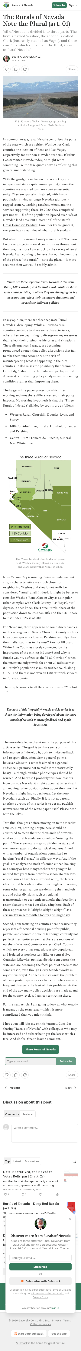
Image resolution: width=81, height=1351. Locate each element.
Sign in (73, 5)
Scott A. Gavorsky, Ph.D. (26, 57)
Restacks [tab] (27, 1114)
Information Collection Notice (47, 1293)
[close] (70, 1219)
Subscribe (59, 5)
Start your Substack (31, 1333)
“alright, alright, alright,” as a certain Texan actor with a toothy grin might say (37, 912)
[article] (40, 1183)
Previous (14, 1088)
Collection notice (40, 1324)
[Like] (7, 69)
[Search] (74, 1161)
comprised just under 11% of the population (38, 212)
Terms (67, 1320)
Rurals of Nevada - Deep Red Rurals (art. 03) (31, 1206)
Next (68, 1088)
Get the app (59, 1333)
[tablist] (19, 1114)
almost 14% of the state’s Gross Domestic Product (36, 223)
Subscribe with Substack (43, 1281)
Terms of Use (58, 1289)
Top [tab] (7, 1161)
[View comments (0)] (16, 69)
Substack (22, 1343)
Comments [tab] (12, 1114)
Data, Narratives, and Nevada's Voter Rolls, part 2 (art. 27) (28, 1174)
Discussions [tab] (32, 1161)
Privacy (56, 1320)
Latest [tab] (17, 1161)
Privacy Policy (40, 1297)
